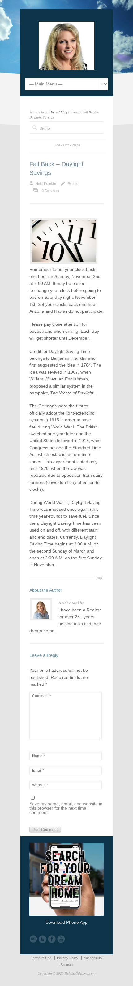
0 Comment (50, 191)
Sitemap (67, 964)
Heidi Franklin (46, 183)
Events (74, 112)
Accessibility (93, 958)
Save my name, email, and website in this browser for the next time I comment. (65, 808)
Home (53, 112)
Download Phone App (66, 922)
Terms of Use (41, 958)
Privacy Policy (67, 958)
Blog (64, 112)
